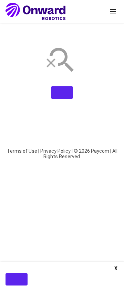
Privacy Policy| (56, 151)
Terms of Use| (23, 151)
